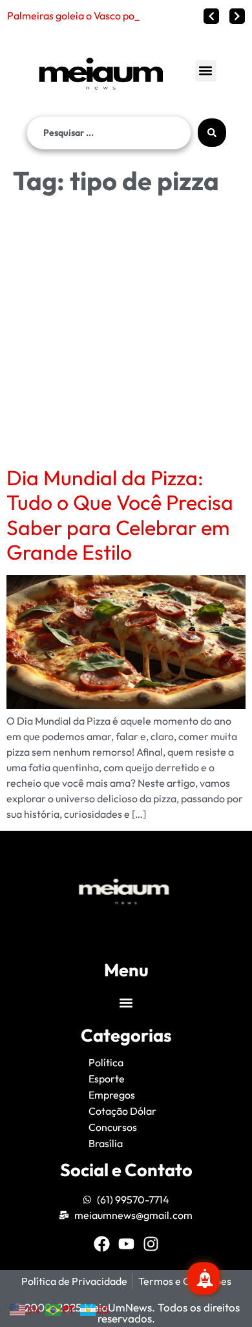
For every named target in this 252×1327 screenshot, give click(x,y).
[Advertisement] (126, 332)
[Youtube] (126, 1244)
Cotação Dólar (122, 1110)
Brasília (106, 1143)
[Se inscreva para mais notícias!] (203, 1278)
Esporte (107, 1078)
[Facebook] (102, 1244)
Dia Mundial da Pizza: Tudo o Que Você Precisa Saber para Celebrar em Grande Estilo (119, 515)
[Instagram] (151, 1244)
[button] (205, 71)
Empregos (112, 1094)
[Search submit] (212, 132)
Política (106, 1062)
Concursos (113, 1127)
